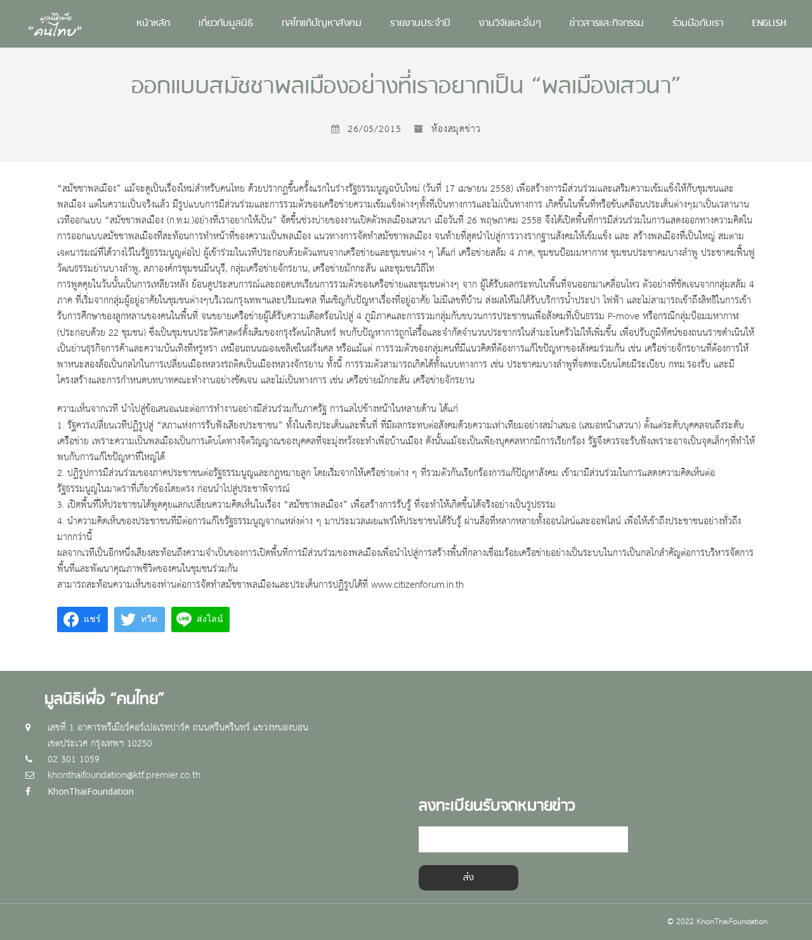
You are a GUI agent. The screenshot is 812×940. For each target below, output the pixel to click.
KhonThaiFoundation (91, 791)
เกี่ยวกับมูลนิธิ (226, 24)
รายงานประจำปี (420, 24)
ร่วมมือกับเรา (697, 24)
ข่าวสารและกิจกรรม (607, 24)
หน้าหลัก (153, 24)
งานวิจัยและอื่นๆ (510, 24)
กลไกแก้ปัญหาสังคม (322, 24)
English (769, 24)
